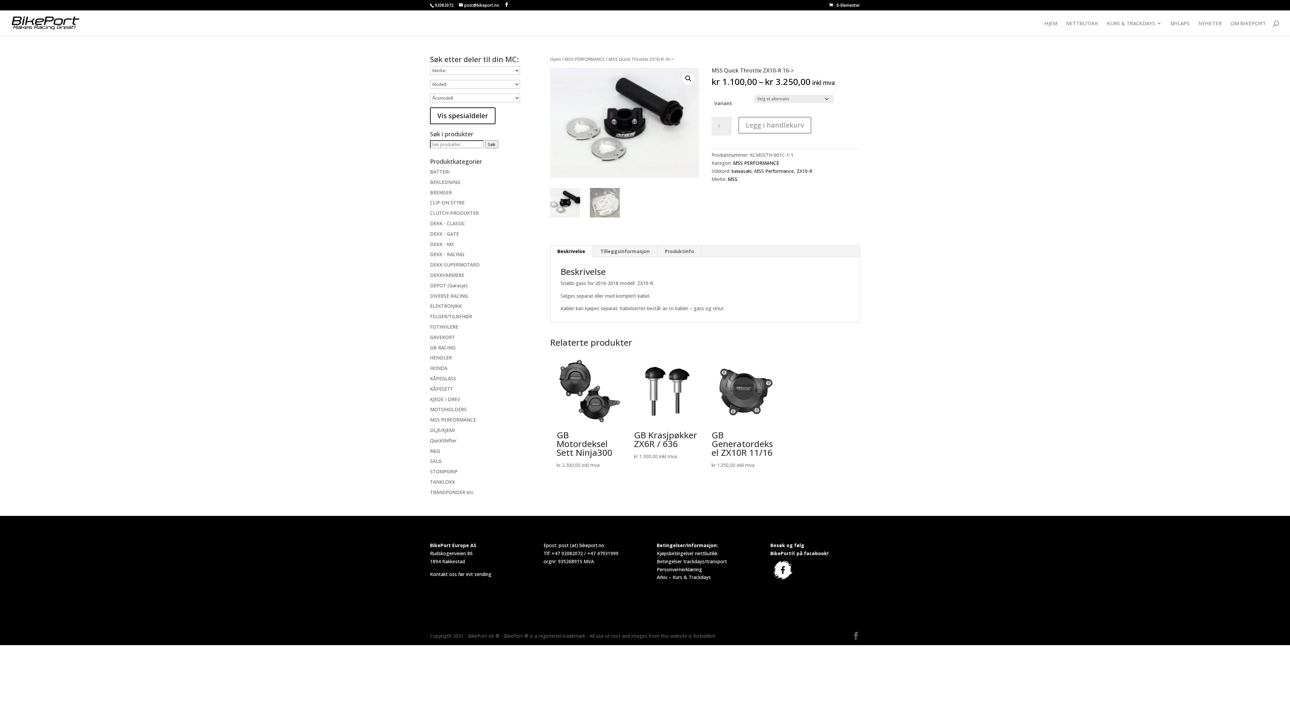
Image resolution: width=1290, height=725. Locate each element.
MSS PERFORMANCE (585, 59)
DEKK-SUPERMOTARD (455, 264)
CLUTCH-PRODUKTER (454, 213)
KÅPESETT (441, 389)
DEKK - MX (442, 244)
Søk (492, 144)
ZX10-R (804, 171)
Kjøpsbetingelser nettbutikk (687, 553)
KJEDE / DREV (445, 399)
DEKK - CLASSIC (447, 223)
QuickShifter (443, 440)
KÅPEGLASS (443, 378)
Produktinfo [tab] (679, 251)
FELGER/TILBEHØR (451, 316)
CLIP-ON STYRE (447, 202)
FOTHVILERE (444, 327)
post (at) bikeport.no (581, 545)
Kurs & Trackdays (1131, 24)
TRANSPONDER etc (452, 492)
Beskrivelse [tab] (571, 251)
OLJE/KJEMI (442, 430)
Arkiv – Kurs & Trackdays (684, 577)
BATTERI (439, 171)
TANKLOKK (442, 482)
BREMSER (441, 192)
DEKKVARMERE (447, 275)
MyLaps (1180, 24)
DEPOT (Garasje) (449, 285)
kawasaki (741, 171)
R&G (435, 451)
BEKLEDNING (445, 182)
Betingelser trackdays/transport (692, 561)
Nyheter (1210, 24)
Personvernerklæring (679, 569)
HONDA (438, 368)
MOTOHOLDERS (448, 409)
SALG (436, 461)
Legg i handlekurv (775, 125)
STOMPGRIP (444, 471)
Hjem (1050, 24)
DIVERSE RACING (449, 296)
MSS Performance (774, 171)
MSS (732, 179)
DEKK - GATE (444, 234)
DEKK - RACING (447, 254)
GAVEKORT (442, 337)
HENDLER (441, 357)
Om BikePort (1248, 24)
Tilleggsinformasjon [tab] (625, 251)
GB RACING (443, 347)
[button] (688, 78)
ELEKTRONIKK (446, 306)
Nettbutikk (1082, 24)
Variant (723, 103)
